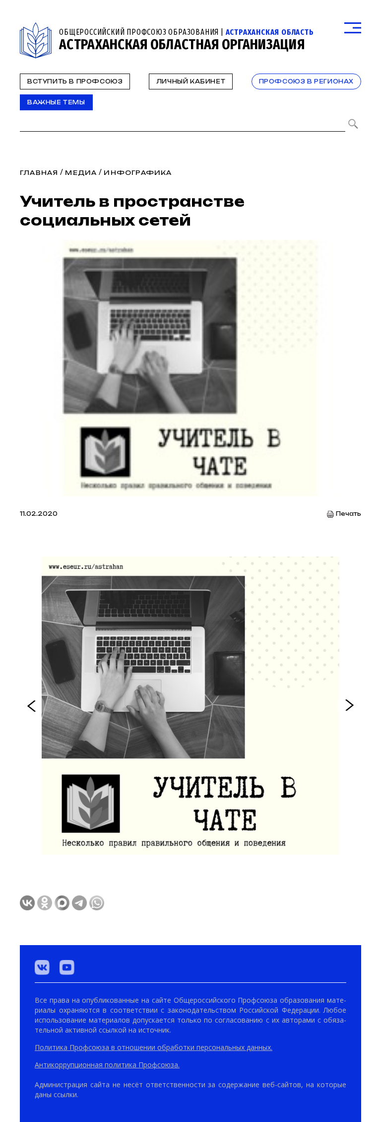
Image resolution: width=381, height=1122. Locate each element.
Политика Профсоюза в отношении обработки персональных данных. (153, 1047)
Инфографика (138, 172)
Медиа (81, 172)
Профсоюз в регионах (306, 81)
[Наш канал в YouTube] (67, 967)
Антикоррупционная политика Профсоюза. (107, 1064)
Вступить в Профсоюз (75, 81)
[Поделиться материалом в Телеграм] (79, 902)
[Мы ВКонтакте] (42, 967)
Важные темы (56, 102)
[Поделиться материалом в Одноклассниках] (44, 902)
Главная (39, 172)
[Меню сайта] (352, 28)
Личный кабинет (190, 81)
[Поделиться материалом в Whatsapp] (96, 902)
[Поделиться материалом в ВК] (27, 902)
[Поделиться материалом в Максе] (62, 902)
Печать (348, 514)
